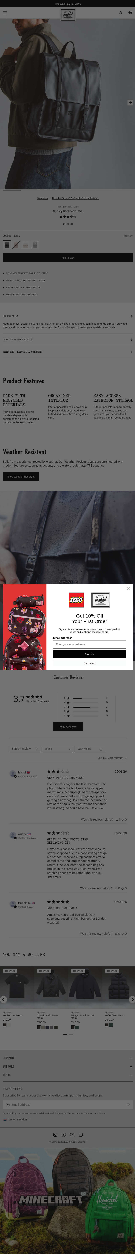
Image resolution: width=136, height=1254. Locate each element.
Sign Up (89, 654)
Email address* (62, 637)
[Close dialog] (128, 589)
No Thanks (89, 663)
